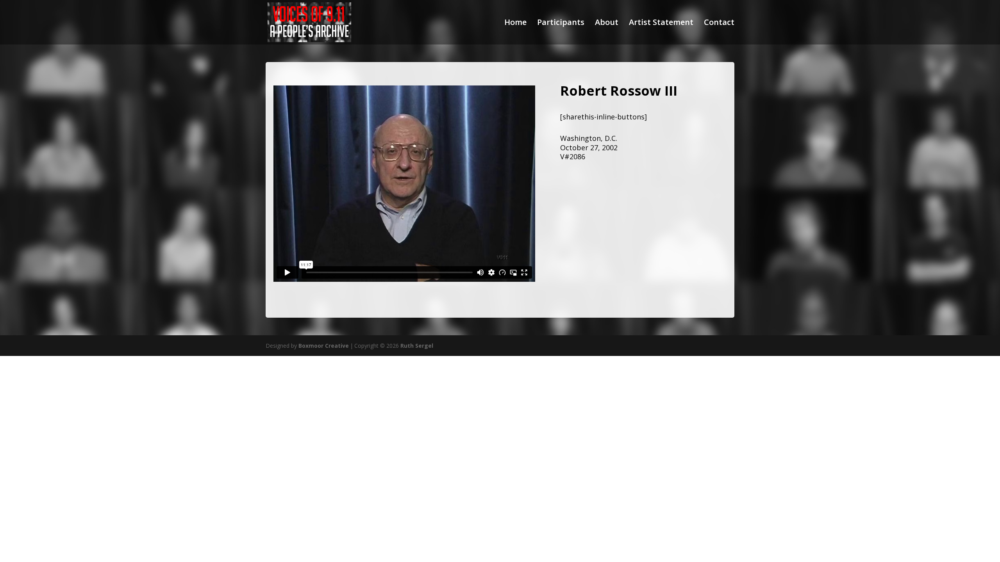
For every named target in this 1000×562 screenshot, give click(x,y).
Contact (719, 23)
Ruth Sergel (416, 345)
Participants (560, 23)
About (606, 23)
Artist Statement (661, 23)
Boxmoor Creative (323, 345)
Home (515, 23)
